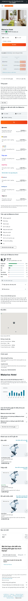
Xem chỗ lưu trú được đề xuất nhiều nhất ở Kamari (21, 496)
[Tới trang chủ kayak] (9, 6)
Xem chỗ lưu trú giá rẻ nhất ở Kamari (21, 468)
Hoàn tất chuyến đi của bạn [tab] (9, 555)
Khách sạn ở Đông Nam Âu (8, 596)
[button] (26, 1)
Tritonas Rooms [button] (4, 486)
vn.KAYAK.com (6, 594)
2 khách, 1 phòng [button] (7, 41)
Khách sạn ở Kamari (8, 564)
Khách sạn (12, 594)
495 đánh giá (15, 31)
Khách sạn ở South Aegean (18, 595)
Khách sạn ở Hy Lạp (7, 595)
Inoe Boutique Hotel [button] (5, 457)
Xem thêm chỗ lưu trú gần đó (21, 441)
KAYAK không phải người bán (9, 582)
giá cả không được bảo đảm (7, 578)
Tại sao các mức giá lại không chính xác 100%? (13, 587)
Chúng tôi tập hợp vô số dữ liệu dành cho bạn (13, 585)
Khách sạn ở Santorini (19, 596)
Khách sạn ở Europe (19, 594)
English (14, 2)
